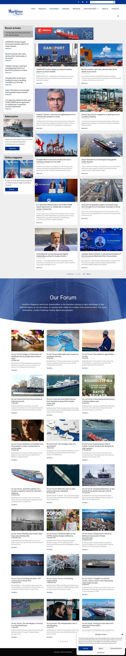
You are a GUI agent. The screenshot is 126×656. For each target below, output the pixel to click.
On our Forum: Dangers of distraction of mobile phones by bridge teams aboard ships (26, 356)
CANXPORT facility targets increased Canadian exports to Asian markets (17, 44)
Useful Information (90, 9)
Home (33, 9)
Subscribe (65, 9)
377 (84, 274)
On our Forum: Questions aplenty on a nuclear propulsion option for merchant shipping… (26, 491)
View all (11, 189)
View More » (14, 370)
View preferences (116, 648)
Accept (85, 648)
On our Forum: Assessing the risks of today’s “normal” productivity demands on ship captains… (98, 446)
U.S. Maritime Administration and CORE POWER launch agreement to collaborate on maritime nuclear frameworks (54, 207)
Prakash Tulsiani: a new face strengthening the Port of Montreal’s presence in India (16, 68)
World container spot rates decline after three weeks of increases (16, 56)
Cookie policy (100, 652)
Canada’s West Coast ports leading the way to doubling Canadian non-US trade (15, 80)
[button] (122, 634)
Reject (101, 648)
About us (105, 9)
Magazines (42, 9)
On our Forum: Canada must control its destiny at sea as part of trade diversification (97, 536)
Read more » (8, 48)
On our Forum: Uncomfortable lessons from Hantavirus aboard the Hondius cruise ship (61, 401)
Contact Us (115, 9)
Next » (89, 274)
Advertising (76, 9)
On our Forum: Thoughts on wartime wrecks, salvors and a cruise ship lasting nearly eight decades (97, 581)
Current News (54, 9)
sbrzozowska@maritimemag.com (89, 310)
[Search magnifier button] (114, 2)
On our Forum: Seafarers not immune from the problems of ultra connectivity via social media (27, 446)
